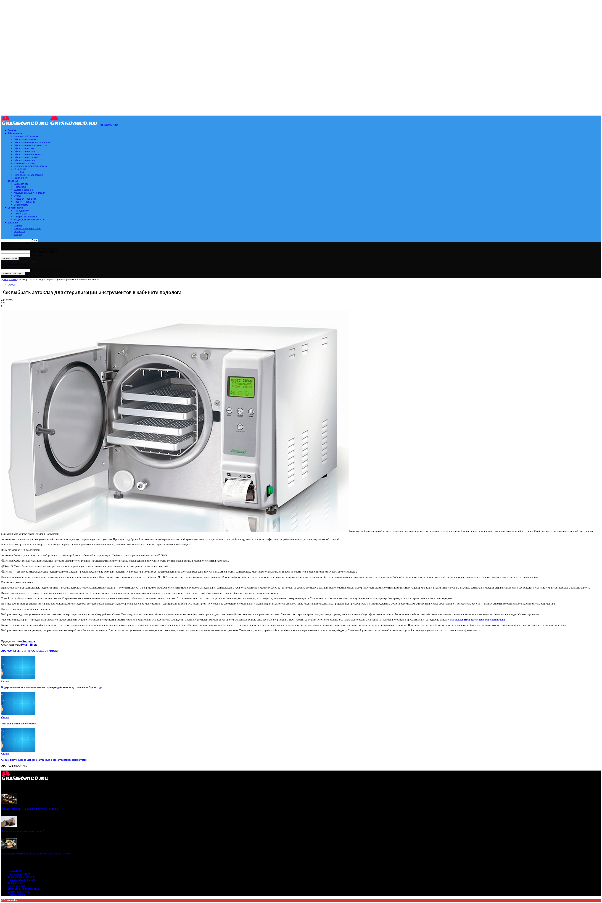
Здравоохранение (23, 190)
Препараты (20, 187)
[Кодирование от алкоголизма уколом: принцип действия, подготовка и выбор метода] (18, 678)
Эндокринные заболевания (28, 175)
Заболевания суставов (26, 157)
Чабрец (18, 234)
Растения (13, 223)
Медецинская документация (29, 193)
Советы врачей (16, 208)
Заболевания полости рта (28, 154)
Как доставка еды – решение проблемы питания (29, 809)
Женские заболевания (26, 136)
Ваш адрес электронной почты (46, 270)
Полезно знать (22, 214)
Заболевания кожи (24, 148)
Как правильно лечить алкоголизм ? (22, 831)
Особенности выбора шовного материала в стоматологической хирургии (44, 760)
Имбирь (18, 225)
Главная (12, 130)
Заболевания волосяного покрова (32, 142)
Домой (4, 279)
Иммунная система (24, 163)
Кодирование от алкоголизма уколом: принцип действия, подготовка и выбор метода (51, 687)
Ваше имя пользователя (42, 252)
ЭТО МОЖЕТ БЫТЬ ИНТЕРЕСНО (20, 651)
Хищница (28, 641)
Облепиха (19, 231)
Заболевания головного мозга (30, 145)
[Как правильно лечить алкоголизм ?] (9, 825)
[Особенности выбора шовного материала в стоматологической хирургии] (18, 751)
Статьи (17, 196)
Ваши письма (21, 205)
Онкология (20, 169)
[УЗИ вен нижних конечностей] (18, 714)
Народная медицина (25, 199)
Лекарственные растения (27, 228)
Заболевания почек (24, 160)
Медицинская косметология (29, 220)
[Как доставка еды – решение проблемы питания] (9, 803)
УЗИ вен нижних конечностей (18, 723)
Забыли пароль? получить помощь (19, 261)
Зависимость (21, 178)
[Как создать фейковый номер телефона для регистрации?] (9, 848)
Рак (22, 172)
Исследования (21, 211)
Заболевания (15, 133)
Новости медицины (24, 202)
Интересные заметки (25, 217)
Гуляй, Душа (29, 644)
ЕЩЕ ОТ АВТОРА (48, 651)
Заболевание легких (25, 139)
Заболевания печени (25, 151)
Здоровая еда (21, 184)
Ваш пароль (36, 255)
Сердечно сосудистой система (30, 166)
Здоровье (13, 181)
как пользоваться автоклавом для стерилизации (477, 619)
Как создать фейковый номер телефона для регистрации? (35, 853)
